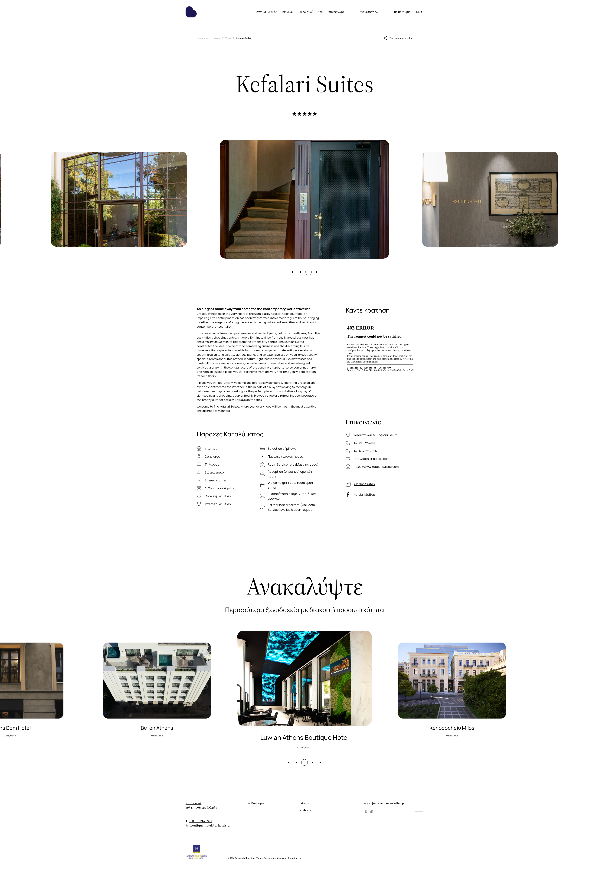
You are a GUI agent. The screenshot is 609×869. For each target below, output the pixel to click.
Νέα (320, 12)
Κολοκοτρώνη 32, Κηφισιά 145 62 (375, 435)
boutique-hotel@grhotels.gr (210, 825)
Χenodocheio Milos (304, 737)
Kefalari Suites (364, 484)
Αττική (216, 37)
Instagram (305, 803)
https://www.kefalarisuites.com (376, 466)
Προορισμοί (305, 12)
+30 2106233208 (364, 443)
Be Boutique (402, 12)
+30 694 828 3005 (365, 451)
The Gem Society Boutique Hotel (452, 728)
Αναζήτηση (367, 12)
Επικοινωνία (335, 12)
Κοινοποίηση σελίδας (401, 38)
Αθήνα (228, 37)
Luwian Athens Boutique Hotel (157, 728)
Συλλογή (287, 12)
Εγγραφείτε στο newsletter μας (385, 803)
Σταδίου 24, (194, 803)
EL (417, 12)
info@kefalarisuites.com (372, 459)
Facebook (304, 810)
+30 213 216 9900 (200, 821)
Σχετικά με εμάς (266, 12)
